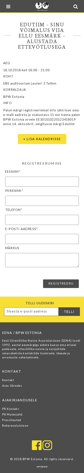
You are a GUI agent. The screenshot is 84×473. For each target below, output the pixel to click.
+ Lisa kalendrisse (42, 139)
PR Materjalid (12, 414)
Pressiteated (11, 420)
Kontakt (8, 380)
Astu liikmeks (12, 385)
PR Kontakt (10, 409)
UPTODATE (42, 467)
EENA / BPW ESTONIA (42, 6)
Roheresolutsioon (15, 425)
